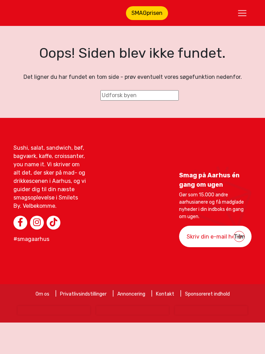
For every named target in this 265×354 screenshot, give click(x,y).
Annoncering (131, 294)
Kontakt (165, 294)
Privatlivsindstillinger (83, 294)
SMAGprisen (147, 13)
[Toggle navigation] (242, 13)
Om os (42, 294)
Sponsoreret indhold (207, 294)
